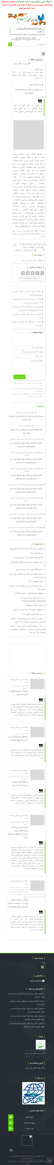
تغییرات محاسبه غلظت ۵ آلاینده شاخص (18, 692)
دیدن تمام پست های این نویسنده (34, 1056)
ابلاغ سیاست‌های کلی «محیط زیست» (28, 557)
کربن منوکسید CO (36, 581)
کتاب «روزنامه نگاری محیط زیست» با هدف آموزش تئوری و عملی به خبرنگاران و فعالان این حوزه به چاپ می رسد (27, 629)
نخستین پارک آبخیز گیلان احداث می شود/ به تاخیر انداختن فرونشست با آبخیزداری (27, 308)
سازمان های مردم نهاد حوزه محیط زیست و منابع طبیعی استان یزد (26, 444)
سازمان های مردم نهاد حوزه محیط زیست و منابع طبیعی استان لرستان (26, 519)
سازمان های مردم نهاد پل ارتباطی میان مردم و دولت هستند (26, 417)
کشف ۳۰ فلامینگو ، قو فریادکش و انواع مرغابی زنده (27, 324)
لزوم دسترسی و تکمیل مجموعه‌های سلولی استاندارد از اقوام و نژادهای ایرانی (18, 832)
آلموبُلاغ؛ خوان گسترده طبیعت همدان (28, 609)
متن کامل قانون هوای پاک (33, 614)
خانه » (40, 69)
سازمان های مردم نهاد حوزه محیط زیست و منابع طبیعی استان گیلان (26, 533)
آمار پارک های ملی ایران (34, 1068)
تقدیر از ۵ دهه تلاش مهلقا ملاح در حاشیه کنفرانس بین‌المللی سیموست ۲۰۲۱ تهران (28, 620)
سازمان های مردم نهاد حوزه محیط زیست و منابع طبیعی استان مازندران (26, 506)
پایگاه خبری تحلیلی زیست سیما (35, 1050)
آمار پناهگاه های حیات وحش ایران (29, 569)
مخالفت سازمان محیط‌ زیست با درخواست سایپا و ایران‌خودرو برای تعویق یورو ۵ (17, 903)
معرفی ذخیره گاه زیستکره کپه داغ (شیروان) (26, 548)
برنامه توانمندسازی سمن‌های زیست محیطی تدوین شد (26, 431)
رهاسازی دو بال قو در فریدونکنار (26, 250)
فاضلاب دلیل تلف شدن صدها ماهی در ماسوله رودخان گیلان (27, 293)
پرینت (25, 64)
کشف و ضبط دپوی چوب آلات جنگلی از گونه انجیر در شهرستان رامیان (32, 246)
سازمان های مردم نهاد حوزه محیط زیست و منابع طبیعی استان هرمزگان (26, 476)
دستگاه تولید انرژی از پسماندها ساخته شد (20, 783)
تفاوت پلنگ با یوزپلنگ (34, 605)
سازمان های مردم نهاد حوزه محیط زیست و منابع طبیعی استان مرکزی (26, 490)
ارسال (16, 63)
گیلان (36, 69)
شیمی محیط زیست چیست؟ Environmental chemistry (32, 599)
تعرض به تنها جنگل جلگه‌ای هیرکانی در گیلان (27, 316)
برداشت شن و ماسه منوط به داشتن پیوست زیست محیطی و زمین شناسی (27, 301)
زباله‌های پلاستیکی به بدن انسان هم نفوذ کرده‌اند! (18, 738)
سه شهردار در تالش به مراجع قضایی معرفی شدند (28, 91)
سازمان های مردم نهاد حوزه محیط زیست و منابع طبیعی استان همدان (26, 460)
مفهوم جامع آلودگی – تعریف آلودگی (29, 593)
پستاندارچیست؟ (36, 553)
